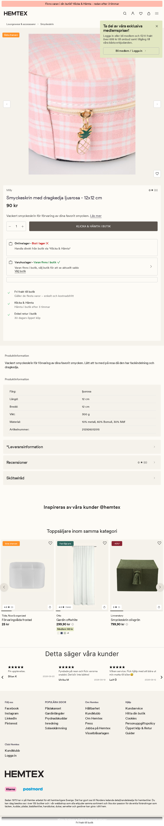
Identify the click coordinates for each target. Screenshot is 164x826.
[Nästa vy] (157, 104)
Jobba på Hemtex (97, 728)
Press (89, 723)
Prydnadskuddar (56, 718)
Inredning (51, 723)
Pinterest (11, 723)
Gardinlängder (55, 713)
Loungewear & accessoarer (21, 24)
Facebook (11, 708)
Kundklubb (92, 713)
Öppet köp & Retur (138, 728)
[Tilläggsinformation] (72, 625)
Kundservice (134, 708)
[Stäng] (156, 26)
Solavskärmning (56, 728)
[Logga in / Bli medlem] (133, 13)
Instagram (12, 713)
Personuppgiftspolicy (140, 723)
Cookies (131, 718)
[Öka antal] (22, 226)
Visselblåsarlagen (97, 733)
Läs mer (96, 216)
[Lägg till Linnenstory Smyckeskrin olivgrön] (159, 607)
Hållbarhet (92, 708)
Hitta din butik (135, 713)
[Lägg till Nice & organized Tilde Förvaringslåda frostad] (50, 607)
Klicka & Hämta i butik (93, 226)
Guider (130, 733)
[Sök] (125, 13)
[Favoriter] (141, 13)
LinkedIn (11, 718)
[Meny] (157, 13)
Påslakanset (53, 708)
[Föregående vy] (6, 104)
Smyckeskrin (47, 24)
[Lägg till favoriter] (157, 173)
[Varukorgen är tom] (149, 13)
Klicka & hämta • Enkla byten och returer (82, 819)
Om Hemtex (93, 718)
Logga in (10, 755)
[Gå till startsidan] (15, 13)
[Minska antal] (9, 226)
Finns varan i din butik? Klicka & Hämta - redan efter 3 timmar (82, 3)
